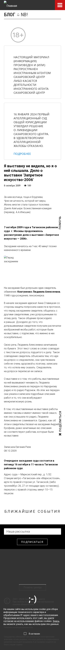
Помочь (60, 227)
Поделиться (60, 431)
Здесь (56, 621)
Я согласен (34, 633)
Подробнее (22, 154)
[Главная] (10, 5)
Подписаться (32, 541)
